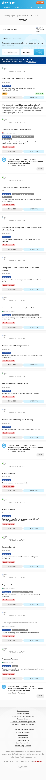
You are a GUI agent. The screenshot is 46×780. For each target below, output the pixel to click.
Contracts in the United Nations (23, 729)
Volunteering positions (23, 746)
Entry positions (23, 735)
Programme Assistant (10, 585)
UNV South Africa (14, 71)
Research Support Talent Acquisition (15, 383)
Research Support (8, 473)
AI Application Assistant (16, 166)
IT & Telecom (7, 139)
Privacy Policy (9, 761)
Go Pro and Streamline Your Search (19, 61)
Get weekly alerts (39, 52)
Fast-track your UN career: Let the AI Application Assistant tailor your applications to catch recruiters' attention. (25, 161)
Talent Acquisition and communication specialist (19, 623)
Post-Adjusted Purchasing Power (23, 716)
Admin (15, 136)
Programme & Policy (19, 592)
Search (29, 7)
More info (12, 98)
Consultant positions (23, 743)
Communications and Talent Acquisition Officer (19, 308)
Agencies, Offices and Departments (23, 722)
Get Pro (40, 3)
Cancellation (37, 761)
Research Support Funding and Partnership (17, 420)
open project (31, 757)
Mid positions (23, 737)
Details (40, 169)
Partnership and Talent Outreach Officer (16, 129)
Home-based (6, 82)
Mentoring (18, 7)
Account (39, 7)
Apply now (34, 98)
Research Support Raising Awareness (15, 346)
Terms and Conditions (24, 761)
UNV (23, 71)
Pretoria (5, 133)
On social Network (23, 719)
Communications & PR (26, 136)
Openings (7, 7)
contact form (14, 757)
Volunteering (6, 85)
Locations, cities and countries (23, 724)
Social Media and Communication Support (17, 78)
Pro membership (23, 711)
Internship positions (23, 732)
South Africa (12, 133)
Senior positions (23, 740)
